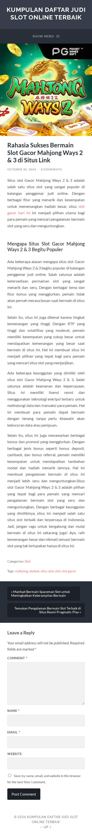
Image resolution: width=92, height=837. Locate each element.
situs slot (47, 571)
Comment (17, 658)
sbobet (34, 571)
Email (13, 732)
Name (13, 711)
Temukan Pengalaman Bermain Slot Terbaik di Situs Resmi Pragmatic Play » (47, 610)
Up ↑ (48, 827)
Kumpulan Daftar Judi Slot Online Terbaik (46, 13)
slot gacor (69, 571)
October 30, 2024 (21, 169)
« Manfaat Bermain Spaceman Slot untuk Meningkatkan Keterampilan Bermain (40, 593)
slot (57, 571)
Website (14, 754)
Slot (27, 561)
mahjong (21, 571)
